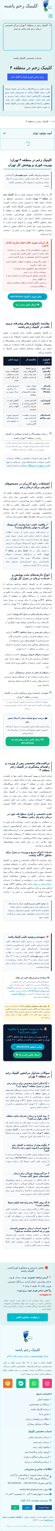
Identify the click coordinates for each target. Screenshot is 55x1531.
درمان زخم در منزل (42, 884)
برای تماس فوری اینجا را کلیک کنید (27, 77)
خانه (53, 121)
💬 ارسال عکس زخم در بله (28, 304)
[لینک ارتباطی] (21, 1383)
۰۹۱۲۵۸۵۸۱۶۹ (44, 1295)
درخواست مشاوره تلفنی (27, 1317)
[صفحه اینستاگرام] (47, 1383)
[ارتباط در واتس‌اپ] (34, 1383)
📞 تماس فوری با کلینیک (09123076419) (27, 296)
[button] (4, 133)
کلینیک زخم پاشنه (21, 5)
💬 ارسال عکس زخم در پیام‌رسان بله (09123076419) (27, 741)
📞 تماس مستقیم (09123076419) (27, 1047)
